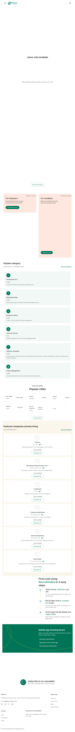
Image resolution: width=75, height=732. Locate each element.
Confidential (37, 489)
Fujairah (8, 406)
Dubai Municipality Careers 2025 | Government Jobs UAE (60, 166)
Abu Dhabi (9, 396)
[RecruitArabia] (12, 3)
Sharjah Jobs (41, 111)
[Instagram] (9, 704)
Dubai (31, 396)
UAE (40, 468)
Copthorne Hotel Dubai (37, 512)
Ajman (55, 396)
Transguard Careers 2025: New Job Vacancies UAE (12, 166)
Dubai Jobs (34, 111)
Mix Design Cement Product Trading (37, 465)
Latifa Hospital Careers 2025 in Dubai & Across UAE (13, 148)
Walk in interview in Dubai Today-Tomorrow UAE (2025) (37, 117)
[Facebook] (13, 704)
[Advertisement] (37, 70)
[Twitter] (6, 704)
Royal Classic (37, 559)
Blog (14, 90)
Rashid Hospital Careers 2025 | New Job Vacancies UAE (37, 148)
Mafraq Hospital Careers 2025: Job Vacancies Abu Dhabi (59, 149)
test (4, 93)
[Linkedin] (2, 704)
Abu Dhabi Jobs (36, 108)
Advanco (37, 442)
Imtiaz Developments (37, 535)
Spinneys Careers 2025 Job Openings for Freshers (36, 182)
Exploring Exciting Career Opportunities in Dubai (59, 112)
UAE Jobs (33, 113)
